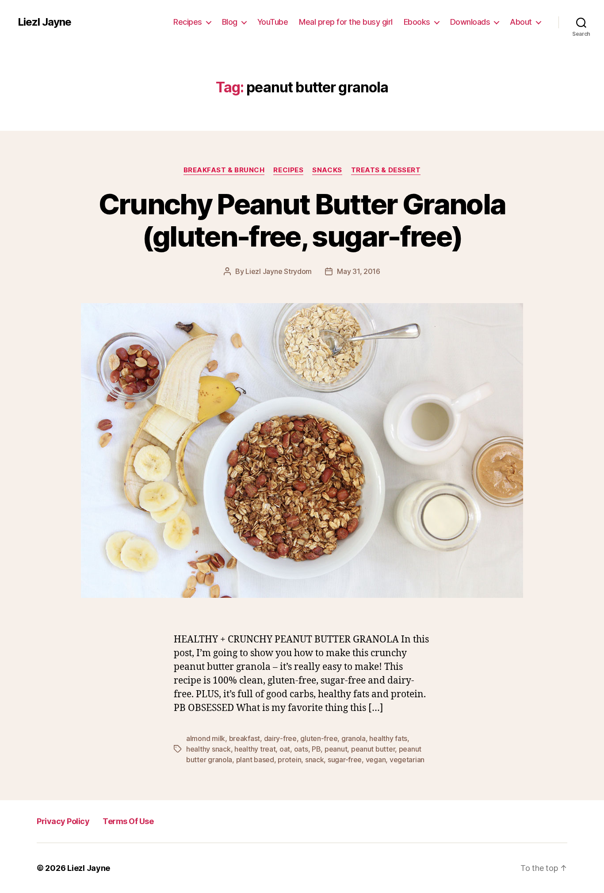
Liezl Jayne (44, 22)
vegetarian (407, 759)
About (521, 22)
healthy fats (388, 738)
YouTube (272, 22)
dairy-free (280, 738)
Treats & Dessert (386, 170)
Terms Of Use (128, 821)
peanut (336, 749)
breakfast (244, 738)
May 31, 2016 (358, 271)
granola (353, 738)
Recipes (187, 22)
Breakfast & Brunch (224, 170)
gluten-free (318, 738)
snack (314, 759)
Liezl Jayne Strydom (278, 271)
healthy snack (208, 749)
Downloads (470, 22)
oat (284, 749)
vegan (376, 759)
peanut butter (373, 749)
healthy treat (255, 749)
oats (301, 749)
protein (289, 759)
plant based (255, 759)
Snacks (327, 170)
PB (316, 749)
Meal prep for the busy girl (346, 22)
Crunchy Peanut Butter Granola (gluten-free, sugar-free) (302, 220)
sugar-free (345, 759)
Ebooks (417, 22)
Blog (229, 22)
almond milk (205, 738)
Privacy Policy (63, 821)
